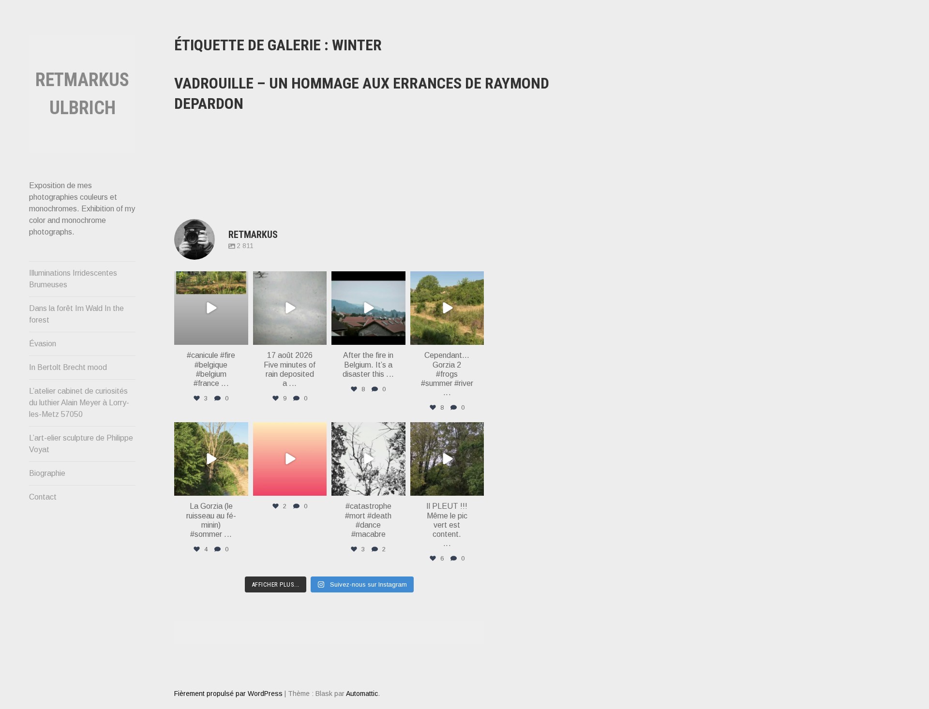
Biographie (47, 473)
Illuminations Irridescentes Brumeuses (73, 279)
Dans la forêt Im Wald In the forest (76, 314)
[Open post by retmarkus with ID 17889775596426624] (290, 308)
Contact (43, 497)
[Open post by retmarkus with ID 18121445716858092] (447, 308)
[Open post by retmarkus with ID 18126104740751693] (447, 459)
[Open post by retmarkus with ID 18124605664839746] (211, 308)
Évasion (42, 344)
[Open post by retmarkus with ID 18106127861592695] (368, 308)
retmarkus (210, 279)
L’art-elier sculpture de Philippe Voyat (81, 444)
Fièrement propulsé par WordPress (228, 693)
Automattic (362, 693)
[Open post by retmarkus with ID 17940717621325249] (368, 459)
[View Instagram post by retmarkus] (239, 336)
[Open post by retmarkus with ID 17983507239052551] (211, 459)
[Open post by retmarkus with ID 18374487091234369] (290, 459)
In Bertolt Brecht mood (68, 367)
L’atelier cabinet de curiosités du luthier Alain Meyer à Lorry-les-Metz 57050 (79, 402)
